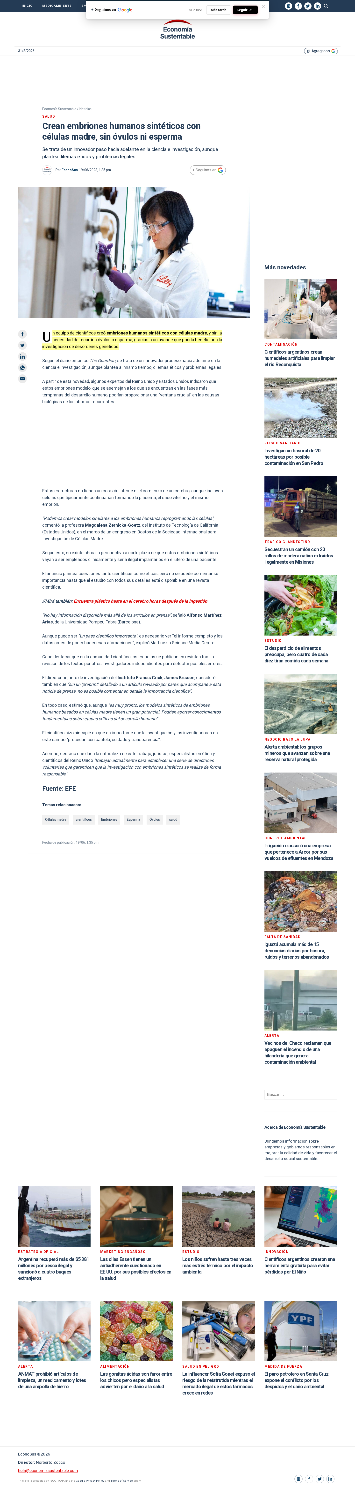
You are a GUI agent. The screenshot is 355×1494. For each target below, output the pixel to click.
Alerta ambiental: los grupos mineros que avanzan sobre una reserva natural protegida (297, 753)
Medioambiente (57, 6)
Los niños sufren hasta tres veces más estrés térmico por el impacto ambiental (217, 1265)
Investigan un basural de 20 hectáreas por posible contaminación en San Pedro (293, 457)
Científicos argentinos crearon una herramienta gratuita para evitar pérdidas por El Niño (299, 1265)
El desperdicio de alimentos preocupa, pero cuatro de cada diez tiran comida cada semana (296, 654)
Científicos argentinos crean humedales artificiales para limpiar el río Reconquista (299, 358)
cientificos (84, 819)
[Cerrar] (263, 6)
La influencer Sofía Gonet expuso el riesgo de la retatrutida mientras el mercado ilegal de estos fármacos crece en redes (218, 1383)
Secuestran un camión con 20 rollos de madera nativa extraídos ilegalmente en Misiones (298, 556)
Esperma (133, 819)
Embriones (109, 819)
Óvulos (154, 819)
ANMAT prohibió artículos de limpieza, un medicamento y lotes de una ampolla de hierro (52, 1380)
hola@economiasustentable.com (48, 1471)
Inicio (27, 6)
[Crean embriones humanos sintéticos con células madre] (177, 29)
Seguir (244, 10)
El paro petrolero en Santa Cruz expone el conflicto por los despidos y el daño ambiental (296, 1380)
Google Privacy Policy (90, 1481)
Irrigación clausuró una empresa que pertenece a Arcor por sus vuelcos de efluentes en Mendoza (298, 852)
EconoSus (70, 170)
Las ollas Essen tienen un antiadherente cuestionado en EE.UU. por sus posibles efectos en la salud (135, 1269)
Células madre (55, 819)
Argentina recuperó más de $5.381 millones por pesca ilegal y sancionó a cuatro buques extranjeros (53, 1269)
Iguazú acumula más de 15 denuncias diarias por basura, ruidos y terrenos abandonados (296, 951)
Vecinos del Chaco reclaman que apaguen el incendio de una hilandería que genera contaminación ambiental (297, 1053)
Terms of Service (122, 1481)
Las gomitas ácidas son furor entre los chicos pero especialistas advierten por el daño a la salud (136, 1380)
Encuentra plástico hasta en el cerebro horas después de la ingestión (140, 601)
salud (173, 819)
